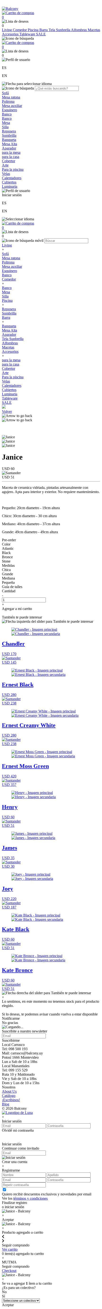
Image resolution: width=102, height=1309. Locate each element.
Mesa (6, 123)
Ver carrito (10, 1249)
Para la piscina (12, 169)
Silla (5, 127)
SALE (41, 34)
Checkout (9, 1271)
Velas (6, 174)
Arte (5, 165)
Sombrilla (9, 135)
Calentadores (11, 178)
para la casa (10, 157)
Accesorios (10, 34)
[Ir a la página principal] (10, 9)
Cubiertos (9, 182)
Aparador (9, 148)
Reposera (9, 131)
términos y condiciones (30, 1198)
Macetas (94, 30)
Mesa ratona (11, 97)
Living (7, 30)
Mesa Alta (9, 144)
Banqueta (9, 140)
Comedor (20, 30)
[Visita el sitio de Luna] (17, 1113)
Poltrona (8, 101)
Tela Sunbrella (60, 30)
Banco (7, 114)
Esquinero (9, 110)
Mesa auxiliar (12, 106)
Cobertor (8, 161)
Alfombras (79, 30)
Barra (44, 30)
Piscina (33, 30)
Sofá (5, 93)
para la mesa (11, 152)
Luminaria (9, 186)
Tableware (27, 34)
